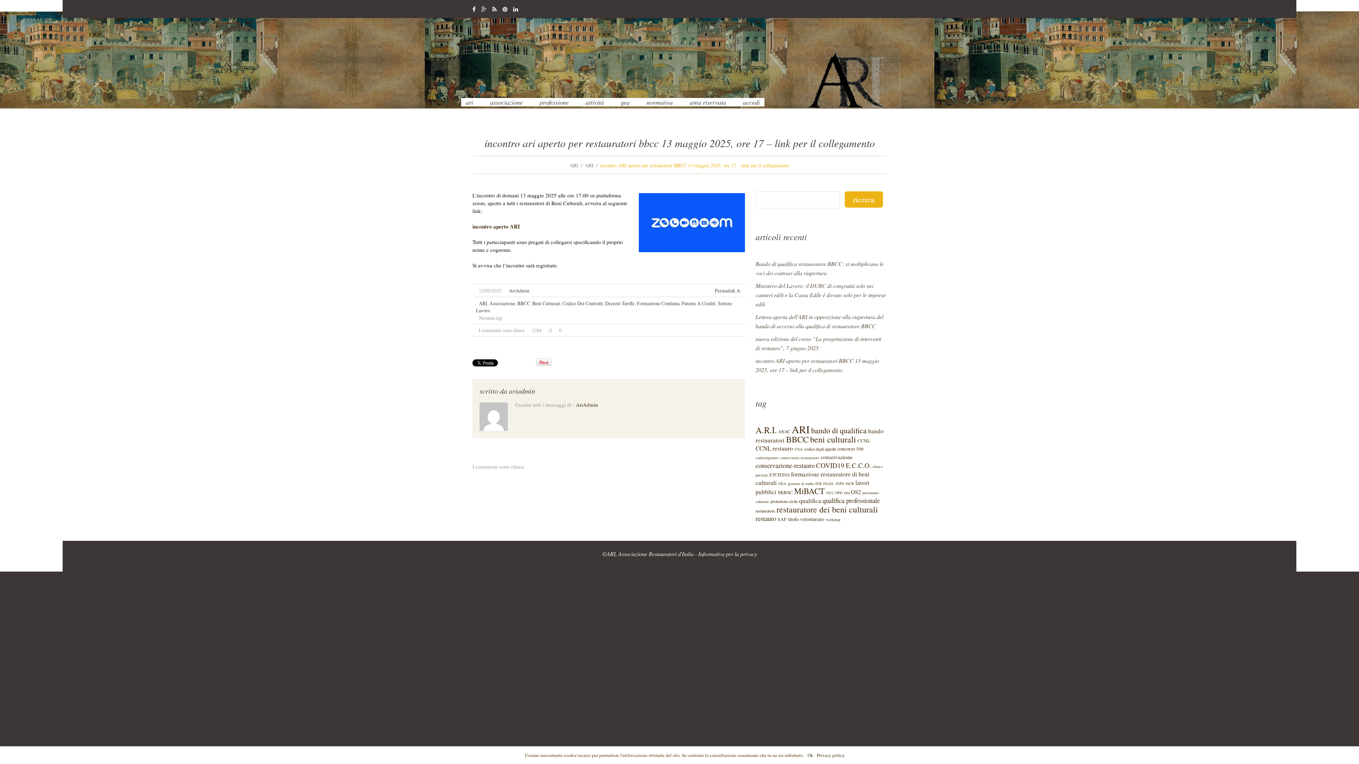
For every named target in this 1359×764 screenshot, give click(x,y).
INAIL (828, 483)
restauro (766, 518)
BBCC (523, 303)
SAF (782, 519)
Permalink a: (728, 290)
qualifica (810, 500)
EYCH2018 (779, 475)
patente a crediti (699, 303)
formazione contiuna (658, 303)
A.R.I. (766, 430)
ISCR (849, 483)
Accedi (751, 102)
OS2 (856, 492)
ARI (469, 102)
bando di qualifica (839, 430)
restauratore (765, 511)
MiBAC (785, 492)
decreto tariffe (620, 303)
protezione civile (784, 501)
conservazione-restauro (785, 465)
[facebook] (474, 9)
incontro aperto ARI (496, 226)
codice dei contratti (582, 303)
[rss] (494, 9)
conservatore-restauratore (799, 457)
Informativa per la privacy (727, 553)
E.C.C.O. (858, 465)
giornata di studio (801, 483)
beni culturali (546, 303)
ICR (818, 483)
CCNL (864, 441)
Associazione (506, 102)
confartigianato (767, 457)
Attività (595, 102)
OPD (839, 492)
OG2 (829, 492)
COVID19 (830, 465)
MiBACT (809, 491)
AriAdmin (519, 290)
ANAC (784, 431)
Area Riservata (708, 102)
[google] (484, 9)
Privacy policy (831, 755)
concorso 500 (850, 449)
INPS (840, 483)
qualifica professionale (851, 500)
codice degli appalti (820, 449)
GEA (625, 102)
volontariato (812, 519)
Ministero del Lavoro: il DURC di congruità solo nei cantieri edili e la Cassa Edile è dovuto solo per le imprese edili (821, 295)
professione (554, 102)
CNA (799, 449)
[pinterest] (505, 9)
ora (846, 492)
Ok (810, 755)
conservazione (837, 457)
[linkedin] (515, 9)
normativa (660, 102)
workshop (833, 519)
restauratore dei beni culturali (827, 509)
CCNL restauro (774, 448)
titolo (793, 518)
